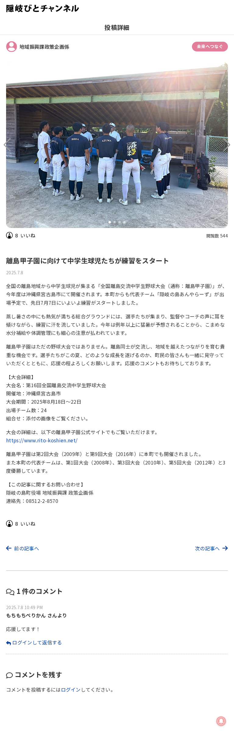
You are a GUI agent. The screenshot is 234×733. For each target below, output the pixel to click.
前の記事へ (26, 548)
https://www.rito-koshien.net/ (41, 440)
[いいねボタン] (9, 235)
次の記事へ (207, 548)
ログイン (71, 689)
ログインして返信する (37, 642)
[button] (227, 145)
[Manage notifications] (221, 721)
